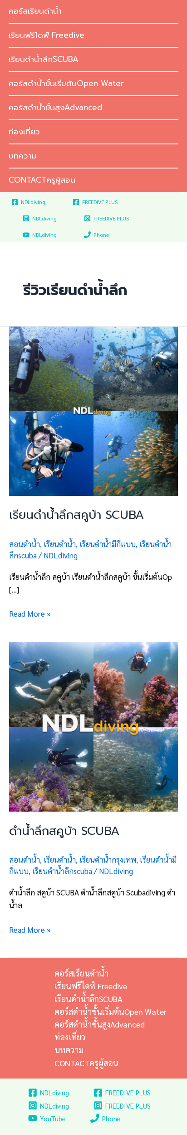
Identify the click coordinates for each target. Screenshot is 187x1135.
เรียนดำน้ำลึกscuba (62, 871)
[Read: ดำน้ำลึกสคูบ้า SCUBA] (93, 726)
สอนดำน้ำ (24, 544)
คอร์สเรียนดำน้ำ (81, 973)
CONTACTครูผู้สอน (42, 180)
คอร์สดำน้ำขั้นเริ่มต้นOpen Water (66, 83)
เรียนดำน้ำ (60, 544)
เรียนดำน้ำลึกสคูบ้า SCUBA (76, 515)
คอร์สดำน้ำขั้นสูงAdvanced (55, 107)
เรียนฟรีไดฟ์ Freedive (46, 35)
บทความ (23, 156)
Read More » (30, 613)
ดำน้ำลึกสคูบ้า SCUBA (64, 831)
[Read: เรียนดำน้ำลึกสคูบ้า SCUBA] (93, 410)
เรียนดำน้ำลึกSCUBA (44, 59)
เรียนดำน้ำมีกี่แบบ (107, 544)
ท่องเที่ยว (24, 132)
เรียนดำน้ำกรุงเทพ (107, 859)
